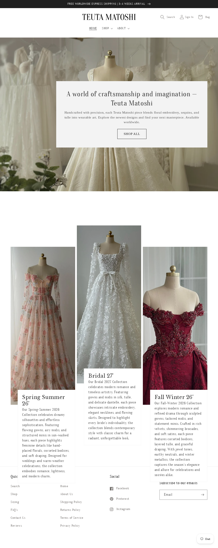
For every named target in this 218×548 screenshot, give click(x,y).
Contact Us (18, 518)
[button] (107, 28)
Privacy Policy (70, 526)
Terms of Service (71, 518)
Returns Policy (70, 510)
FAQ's (14, 510)
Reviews (16, 526)
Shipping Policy (71, 502)
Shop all (132, 134)
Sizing (15, 502)
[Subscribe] (202, 495)
